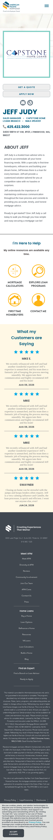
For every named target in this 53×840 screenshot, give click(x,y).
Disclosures (41, 800)
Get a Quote (26, 87)
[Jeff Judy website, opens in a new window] (30, 103)
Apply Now (26, 94)
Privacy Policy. (35, 822)
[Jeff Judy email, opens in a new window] (23, 103)
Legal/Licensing (26, 800)
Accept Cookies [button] (13, 833)
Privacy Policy (10, 800)
